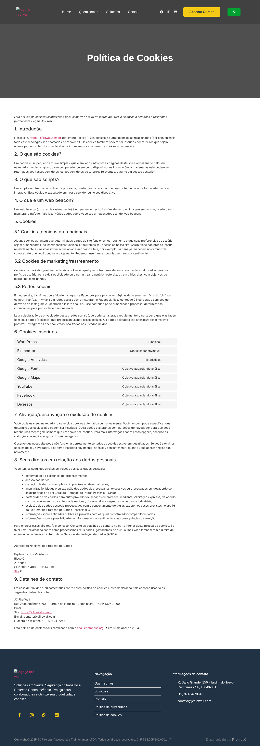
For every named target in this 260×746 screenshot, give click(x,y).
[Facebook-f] (19, 715)
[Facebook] (161, 12)
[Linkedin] (175, 12)
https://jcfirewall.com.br (45, 137)
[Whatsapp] (44, 715)
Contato (133, 12)
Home (66, 12)
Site (16, 571)
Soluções (113, 12)
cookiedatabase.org (90, 628)
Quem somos (88, 12)
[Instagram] (168, 12)
